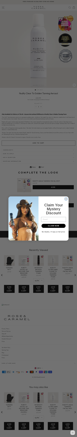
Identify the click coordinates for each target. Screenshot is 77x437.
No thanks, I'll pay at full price (53, 232)
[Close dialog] (66, 198)
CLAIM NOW (53, 226)
